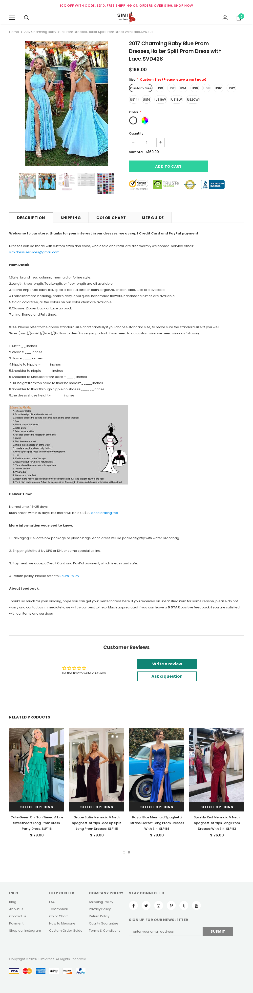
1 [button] (124, 852)
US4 (183, 88)
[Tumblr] (183, 905)
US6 (195, 88)
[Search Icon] (26, 17)
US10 (218, 88)
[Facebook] (133, 905)
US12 (231, 88)
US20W (193, 99)
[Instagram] (158, 905)
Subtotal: (136, 152)
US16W (160, 99)
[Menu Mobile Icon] (12, 18)
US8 (206, 88)
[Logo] (126, 17)
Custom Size (140, 88)
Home (14, 31)
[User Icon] (225, 17)
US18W (176, 99)
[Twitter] (146, 905)
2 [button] (129, 852)
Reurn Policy (69, 576)
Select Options (36, 807)
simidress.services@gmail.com (34, 252)
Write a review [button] (167, 664)
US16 (146, 99)
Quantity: (136, 133)
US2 (172, 88)
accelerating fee (104, 512)
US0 (160, 88)
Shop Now (183, 5)
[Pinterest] (171, 905)
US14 (134, 99)
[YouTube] (196, 905)
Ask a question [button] (167, 676)
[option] (66, 103)
